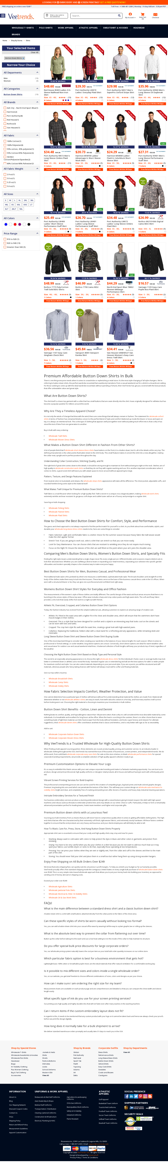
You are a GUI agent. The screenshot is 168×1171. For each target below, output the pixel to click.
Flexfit (76, 1064)
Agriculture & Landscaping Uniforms (76, 1098)
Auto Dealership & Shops (44, 1101)
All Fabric (9, 135)
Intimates (46, 1064)
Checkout (155, 17)
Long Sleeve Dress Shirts (107, 1058)
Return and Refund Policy (18, 1125)
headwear (139, 27)
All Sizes (8, 194)
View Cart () (142, 18)
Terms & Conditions (90, 1157)
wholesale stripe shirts (93, 481)
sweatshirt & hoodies (115, 27)
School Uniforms (49, 1070)
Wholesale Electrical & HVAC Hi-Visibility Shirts (68, 894)
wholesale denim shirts (67, 722)
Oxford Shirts (103, 1064)
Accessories (16, 1075)
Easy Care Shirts (104, 1067)
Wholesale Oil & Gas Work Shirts (62, 897)
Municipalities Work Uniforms (78, 1107)
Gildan (76, 1052)
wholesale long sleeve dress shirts (68, 529)
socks (44, 1067)
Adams (77, 1070)
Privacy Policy (75, 1157)
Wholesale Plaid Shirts (58, 515)
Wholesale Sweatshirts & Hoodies (24, 1055)
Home (5, 40)
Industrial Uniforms (74, 1115)
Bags (13, 1064)
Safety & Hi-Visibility (74, 1111)
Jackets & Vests (48, 1052)
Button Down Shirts (105, 1061)
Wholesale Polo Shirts (19, 1058)
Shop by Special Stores (23, 1048)
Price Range (10, 233)
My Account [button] (129, 17)
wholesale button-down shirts (151, 869)
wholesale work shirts (150, 493)
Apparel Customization (17, 1132)
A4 (75, 1072)
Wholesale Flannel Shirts (59, 511)
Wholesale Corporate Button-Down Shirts (66, 734)
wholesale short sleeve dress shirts (79, 450)
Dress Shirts (103, 1052)
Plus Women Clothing (19, 1070)
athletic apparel (88, 27)
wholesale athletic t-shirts (75, 699)
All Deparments (13, 72)
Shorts (45, 1058)
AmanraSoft (93, 1155)
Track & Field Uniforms (107, 1107)
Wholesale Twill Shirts (58, 436)
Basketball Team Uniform (108, 1103)
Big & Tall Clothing (18, 1072)
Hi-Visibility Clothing (19, 1067)
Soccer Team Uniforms (107, 1115)
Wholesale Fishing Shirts (59, 508)
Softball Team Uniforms (107, 1119)
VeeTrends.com (83, 1152)
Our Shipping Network (17, 1105)
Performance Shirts (106, 1055)
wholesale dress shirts (109, 659)
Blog (11, 1101)
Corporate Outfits (108, 1048)
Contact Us (13, 1113)
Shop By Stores (16, 40)
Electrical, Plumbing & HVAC (45, 1121)
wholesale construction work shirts (69, 468)
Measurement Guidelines (18, 1129)
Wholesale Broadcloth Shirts (61, 678)
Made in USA (47, 1072)
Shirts (44, 1055)
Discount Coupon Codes (18, 1109)
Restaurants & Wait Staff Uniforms (47, 1097)
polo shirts (45, 27)
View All (45, 1075)
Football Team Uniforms (108, 1111)
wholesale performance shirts (140, 754)
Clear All (34, 52)
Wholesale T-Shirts (18, 1052)
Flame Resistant (72, 1119)
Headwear (15, 1061)
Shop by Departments (135, 1048)
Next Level (77, 1058)
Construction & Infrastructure (45, 1117)
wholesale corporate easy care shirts (82, 754)
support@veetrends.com (98, 1144)
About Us (12, 1097)
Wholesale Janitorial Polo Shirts (62, 890)
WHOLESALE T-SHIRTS (23, 27)
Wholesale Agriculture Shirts (60, 886)
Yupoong (77, 1067)
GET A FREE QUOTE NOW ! (113, 2)
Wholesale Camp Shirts (58, 682)
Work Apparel (66, 27)
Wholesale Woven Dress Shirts (62, 439)
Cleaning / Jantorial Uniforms (45, 1113)
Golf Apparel (103, 1099)
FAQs (11, 1117)
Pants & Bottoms (49, 1061)
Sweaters (102, 1070)
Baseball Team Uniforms (108, 1123)
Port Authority (79, 1055)
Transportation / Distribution (45, 1109)
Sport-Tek (77, 1061)
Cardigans (102, 1075)
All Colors (9, 218)
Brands (16, 34)
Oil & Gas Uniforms (74, 1103)
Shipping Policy (14, 1121)
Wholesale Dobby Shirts (59, 686)
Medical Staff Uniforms (43, 1105)
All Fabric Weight (13, 168)
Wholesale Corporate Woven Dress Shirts (66, 738)
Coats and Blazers (105, 1072)
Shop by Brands (82, 1048)
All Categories (12, 88)
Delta (76, 1075)
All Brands (9, 102)
